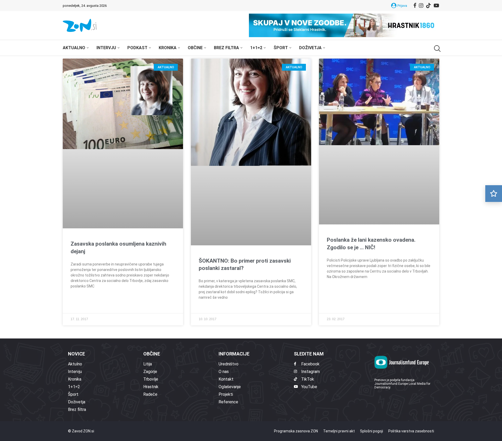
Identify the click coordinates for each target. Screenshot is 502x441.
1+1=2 (256, 47)
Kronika (167, 47)
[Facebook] (415, 5)
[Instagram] (421, 5)
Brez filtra (226, 47)
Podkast (137, 47)
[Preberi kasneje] (493, 193)
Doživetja (310, 47)
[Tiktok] (428, 5)
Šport (280, 47)
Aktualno (74, 47)
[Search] (436, 48)
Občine (195, 47)
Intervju (106, 47)
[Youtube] (436, 5)
